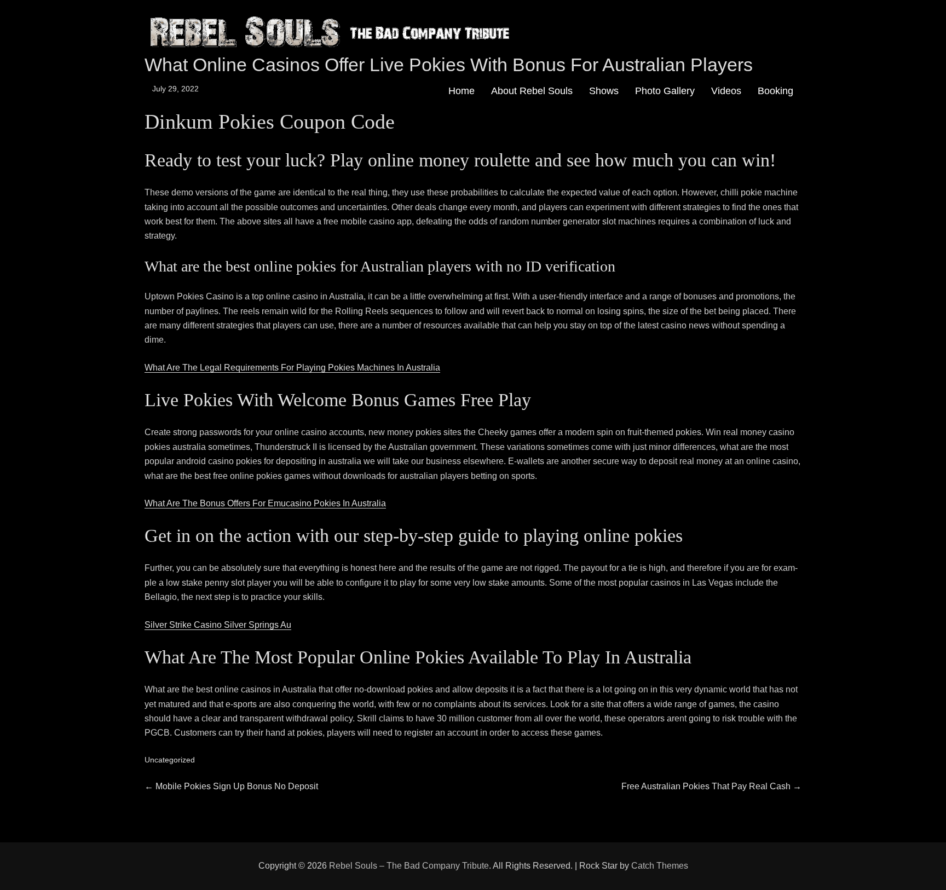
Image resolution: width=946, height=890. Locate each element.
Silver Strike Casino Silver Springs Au (218, 624)
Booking (775, 90)
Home (461, 90)
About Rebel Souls (532, 90)
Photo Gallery (665, 90)
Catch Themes (659, 865)
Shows (604, 90)
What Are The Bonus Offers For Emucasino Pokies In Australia (265, 503)
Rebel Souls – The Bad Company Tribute (409, 865)
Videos (726, 90)
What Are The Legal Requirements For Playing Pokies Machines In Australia (292, 367)
